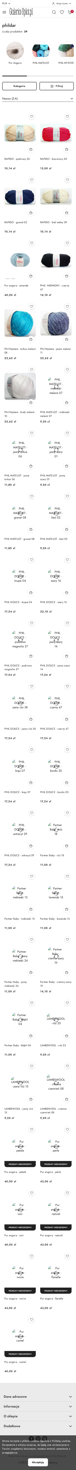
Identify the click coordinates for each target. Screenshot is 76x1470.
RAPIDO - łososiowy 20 (53, 159)
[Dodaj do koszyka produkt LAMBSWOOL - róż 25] (66, 1035)
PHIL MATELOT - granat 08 (19, 539)
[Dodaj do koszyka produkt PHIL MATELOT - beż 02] (66, 529)
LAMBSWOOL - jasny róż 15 (18, 1110)
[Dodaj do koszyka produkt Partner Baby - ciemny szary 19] (66, 972)
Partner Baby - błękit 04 (17, 1045)
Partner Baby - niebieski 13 (19, 919)
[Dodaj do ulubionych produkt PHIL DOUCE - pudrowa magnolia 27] (31, 623)
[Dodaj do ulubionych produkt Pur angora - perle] (67, 1129)
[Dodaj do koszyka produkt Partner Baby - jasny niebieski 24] (31, 972)
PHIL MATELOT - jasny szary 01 (52, 477)
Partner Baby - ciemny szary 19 (56, 983)
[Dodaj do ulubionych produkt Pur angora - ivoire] (31, 1256)
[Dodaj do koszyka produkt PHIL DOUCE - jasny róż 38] (31, 719)
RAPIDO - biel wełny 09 (53, 222)
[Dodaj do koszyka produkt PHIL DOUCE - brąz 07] (31, 782)
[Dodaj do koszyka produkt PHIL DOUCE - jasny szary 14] (66, 656)
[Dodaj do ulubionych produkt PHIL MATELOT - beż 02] (67, 496)
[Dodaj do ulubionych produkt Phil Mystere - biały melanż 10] (31, 369)
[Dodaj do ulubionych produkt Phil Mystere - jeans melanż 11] (67, 306)
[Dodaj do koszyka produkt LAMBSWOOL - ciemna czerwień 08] (66, 1099)
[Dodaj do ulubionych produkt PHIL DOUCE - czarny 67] (67, 686)
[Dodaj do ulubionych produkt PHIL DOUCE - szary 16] (67, 559)
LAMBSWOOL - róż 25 (53, 1045)
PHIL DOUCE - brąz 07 (17, 792)
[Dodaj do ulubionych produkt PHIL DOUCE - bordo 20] (67, 749)
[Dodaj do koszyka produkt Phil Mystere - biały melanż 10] (31, 402)
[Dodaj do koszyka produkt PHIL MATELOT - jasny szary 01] (66, 466)
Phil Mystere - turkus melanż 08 (20, 350)
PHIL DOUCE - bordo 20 (54, 792)
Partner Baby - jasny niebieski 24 (15, 983)
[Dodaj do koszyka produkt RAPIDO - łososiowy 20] (66, 149)
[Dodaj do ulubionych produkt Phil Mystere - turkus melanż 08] (31, 306)
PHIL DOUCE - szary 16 (53, 602)
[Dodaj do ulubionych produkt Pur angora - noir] (31, 1193)
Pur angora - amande (16, 285)
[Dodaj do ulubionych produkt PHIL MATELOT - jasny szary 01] (67, 433)
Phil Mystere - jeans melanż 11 (55, 350)
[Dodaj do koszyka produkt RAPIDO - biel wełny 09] (66, 212)
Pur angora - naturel (51, 1235)
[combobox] (38, 98)
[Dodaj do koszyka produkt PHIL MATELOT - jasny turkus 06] (31, 466)
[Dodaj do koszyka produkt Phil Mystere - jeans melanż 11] (66, 339)
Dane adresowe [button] (15, 1396)
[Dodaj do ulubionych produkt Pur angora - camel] (31, 1319)
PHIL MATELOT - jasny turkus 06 (17, 477)
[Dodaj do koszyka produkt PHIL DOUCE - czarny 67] (66, 719)
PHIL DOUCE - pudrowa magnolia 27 (18, 667)
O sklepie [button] (11, 1416)
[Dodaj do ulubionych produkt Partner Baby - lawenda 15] (67, 876)
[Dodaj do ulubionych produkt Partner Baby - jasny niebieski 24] (31, 939)
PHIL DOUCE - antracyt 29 (19, 855)
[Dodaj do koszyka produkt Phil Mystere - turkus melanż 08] (31, 339)
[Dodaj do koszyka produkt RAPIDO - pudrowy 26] (31, 149)
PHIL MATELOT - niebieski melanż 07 (55, 414)
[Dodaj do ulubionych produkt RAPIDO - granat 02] (31, 180)
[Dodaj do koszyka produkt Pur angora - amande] (31, 275)
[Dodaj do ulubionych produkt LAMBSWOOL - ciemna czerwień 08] (67, 1066)
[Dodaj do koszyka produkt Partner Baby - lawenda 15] (66, 909)
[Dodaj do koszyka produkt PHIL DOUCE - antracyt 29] (31, 845)
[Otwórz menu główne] (4, 12)
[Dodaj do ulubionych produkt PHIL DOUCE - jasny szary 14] (67, 623)
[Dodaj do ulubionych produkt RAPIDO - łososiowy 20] (67, 116)
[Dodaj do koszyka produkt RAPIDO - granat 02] (31, 212)
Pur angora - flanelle (51, 1298)
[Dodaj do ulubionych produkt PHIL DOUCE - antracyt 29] (31, 813)
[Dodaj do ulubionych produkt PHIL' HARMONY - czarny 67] (67, 243)
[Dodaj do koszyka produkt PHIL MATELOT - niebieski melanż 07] (66, 402)
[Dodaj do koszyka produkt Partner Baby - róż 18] (66, 845)
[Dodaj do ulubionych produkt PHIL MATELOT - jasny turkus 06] (31, 433)
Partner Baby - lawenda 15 (55, 919)
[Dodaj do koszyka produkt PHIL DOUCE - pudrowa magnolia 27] (31, 656)
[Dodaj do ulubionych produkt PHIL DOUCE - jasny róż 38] (31, 686)
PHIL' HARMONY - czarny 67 (54, 287)
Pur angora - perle (50, 1172)
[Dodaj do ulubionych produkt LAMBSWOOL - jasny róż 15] (31, 1066)
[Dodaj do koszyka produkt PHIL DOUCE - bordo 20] (66, 782)
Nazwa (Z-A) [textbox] (10, 98)
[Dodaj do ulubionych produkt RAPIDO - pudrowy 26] (31, 116)
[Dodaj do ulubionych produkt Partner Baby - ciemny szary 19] (67, 939)
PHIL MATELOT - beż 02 (53, 539)
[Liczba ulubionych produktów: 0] (62, 12)
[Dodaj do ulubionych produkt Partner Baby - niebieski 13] (31, 876)
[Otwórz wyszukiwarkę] (54, 12)
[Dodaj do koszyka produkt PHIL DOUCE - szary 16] (66, 592)
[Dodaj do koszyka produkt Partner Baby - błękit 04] (31, 1035)
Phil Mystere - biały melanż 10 (19, 414)
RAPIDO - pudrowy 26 (17, 159)
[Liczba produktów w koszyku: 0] (70, 12)
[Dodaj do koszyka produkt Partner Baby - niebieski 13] (31, 909)
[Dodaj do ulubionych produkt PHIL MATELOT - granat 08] (31, 496)
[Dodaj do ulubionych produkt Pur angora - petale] (31, 1129)
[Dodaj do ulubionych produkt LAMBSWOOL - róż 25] (67, 1003)
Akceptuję (38, 1462)
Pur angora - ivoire (15, 1298)
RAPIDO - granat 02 (15, 222)
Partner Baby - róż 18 (52, 855)
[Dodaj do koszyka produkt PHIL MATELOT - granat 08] (31, 529)
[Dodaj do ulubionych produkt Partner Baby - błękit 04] (31, 1003)
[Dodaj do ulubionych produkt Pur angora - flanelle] (67, 1256)
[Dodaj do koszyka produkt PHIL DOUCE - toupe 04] (31, 592)
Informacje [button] (11, 1406)
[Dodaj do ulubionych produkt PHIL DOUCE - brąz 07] (31, 749)
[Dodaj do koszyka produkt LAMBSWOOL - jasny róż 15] (31, 1099)
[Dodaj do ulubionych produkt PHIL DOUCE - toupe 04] (31, 559)
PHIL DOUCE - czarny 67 (54, 729)
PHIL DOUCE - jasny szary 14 (55, 667)
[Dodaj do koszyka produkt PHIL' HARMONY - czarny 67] (66, 275)
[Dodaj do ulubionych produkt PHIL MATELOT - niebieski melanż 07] (67, 369)
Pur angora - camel (15, 1362)
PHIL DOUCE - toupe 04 (18, 602)
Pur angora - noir (14, 1235)
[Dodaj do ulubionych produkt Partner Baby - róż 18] (67, 813)
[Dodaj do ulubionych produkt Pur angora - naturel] (67, 1193)
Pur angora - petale (15, 1172)
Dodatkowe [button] (12, 1426)
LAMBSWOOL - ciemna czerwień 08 (53, 1110)
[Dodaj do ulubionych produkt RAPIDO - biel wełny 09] (67, 180)
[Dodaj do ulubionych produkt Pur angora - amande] (31, 243)
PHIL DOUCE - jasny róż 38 (20, 729)
